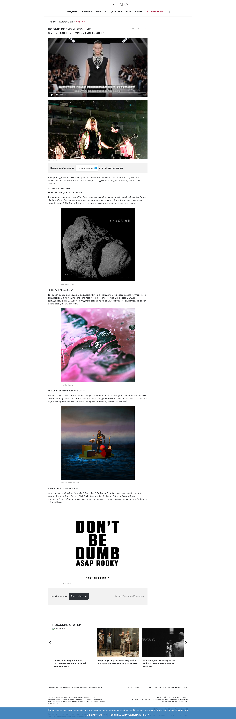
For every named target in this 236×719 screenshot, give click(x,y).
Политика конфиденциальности (129, 715)
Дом (128, 12)
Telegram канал (85, 168)
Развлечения (155, 12)
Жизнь (139, 12)
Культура (80, 22)
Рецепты (72, 12)
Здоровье (116, 12)
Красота (101, 12)
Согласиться (95, 715)
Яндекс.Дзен (76, 596)
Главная (52, 22)
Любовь (87, 12)
